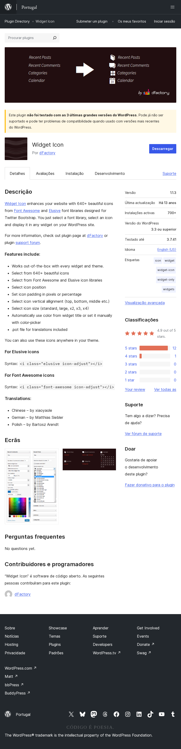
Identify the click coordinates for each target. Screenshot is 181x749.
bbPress (14, 684)
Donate (146, 644)
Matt (11, 676)
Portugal (23, 714)
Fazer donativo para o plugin (150, 484)
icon (158, 260)
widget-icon (165, 270)
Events (143, 636)
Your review (135, 389)
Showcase (58, 628)
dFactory (47, 152)
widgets (168, 289)
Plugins (55, 644)
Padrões (56, 653)
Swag (144, 653)
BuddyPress (17, 693)
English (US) (166, 249)
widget (169, 260)
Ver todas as (165, 389)
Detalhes (17, 173)
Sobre (10, 628)
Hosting (11, 644)
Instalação (75, 173)
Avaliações (45, 173)
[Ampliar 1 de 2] (52, 454)
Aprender (100, 628)
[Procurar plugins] (54, 38)
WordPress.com (21, 668)
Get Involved (148, 628)
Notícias (12, 636)
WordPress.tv (107, 653)
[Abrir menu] (173, 7)
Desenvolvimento (110, 173)
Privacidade (15, 653)
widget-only (165, 279)
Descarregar (162, 149)
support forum (28, 242)
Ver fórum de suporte (143, 433)
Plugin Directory (17, 21)
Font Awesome (27, 210)
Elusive (55, 210)
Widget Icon (15, 203)
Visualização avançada (145, 302)
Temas (54, 636)
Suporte (169, 173)
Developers (102, 644)
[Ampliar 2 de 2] (109, 454)
